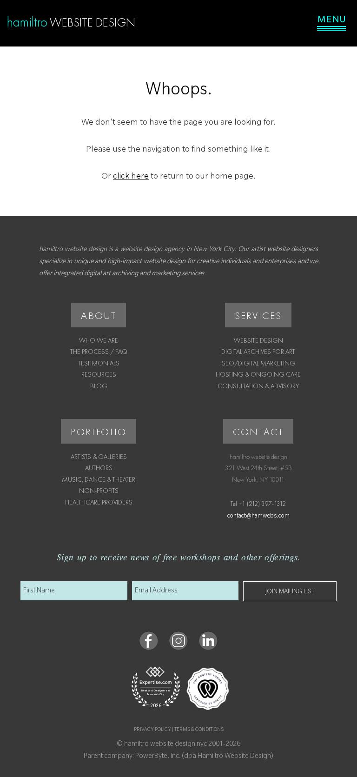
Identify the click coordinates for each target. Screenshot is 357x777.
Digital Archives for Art (258, 351)
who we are (98, 340)
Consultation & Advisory (258, 386)
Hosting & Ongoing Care (258, 374)
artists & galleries (99, 456)
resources (98, 374)
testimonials (98, 363)
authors (98, 468)
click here (131, 177)
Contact (258, 431)
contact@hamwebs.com (258, 516)
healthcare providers (98, 502)
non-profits (99, 490)
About (98, 315)
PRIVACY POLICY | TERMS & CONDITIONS (179, 730)
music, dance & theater (98, 479)
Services (258, 315)
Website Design (258, 340)
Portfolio (98, 431)
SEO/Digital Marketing (258, 363)
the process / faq (98, 351)
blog (98, 386)
